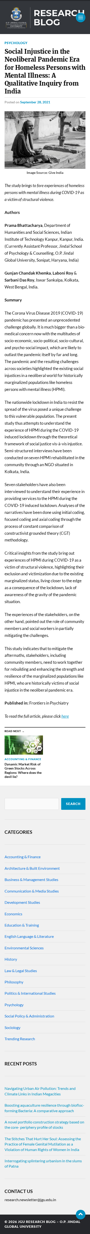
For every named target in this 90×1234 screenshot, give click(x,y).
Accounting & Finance (23, 856)
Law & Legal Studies (21, 970)
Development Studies (22, 902)
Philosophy (14, 982)
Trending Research (20, 1038)
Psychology (16, 43)
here (65, 716)
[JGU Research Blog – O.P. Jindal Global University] (45, 17)
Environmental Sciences (24, 948)
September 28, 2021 (35, 102)
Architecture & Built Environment (32, 868)
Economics (13, 913)
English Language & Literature (29, 936)
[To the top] (80, 1214)
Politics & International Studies (30, 993)
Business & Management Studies (31, 879)
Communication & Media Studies (32, 891)
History (11, 959)
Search (73, 804)
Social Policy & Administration (29, 1016)
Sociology (12, 1027)
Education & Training (22, 925)
